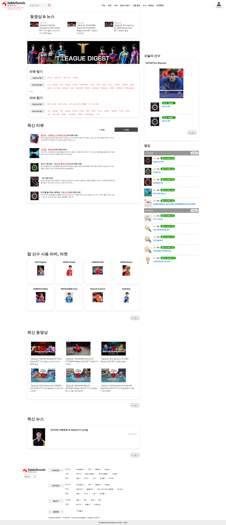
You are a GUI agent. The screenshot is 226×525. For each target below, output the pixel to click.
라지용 (119, 489)
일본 (77, 500)
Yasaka (67, 84)
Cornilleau (95, 88)
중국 (85, 500)
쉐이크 (49, 77)
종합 (77, 478)
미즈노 (110, 84)
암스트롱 (79, 88)
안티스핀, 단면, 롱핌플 (105, 489)
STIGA (92, 84)
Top (103, 5)
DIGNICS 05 (158, 182)
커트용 (75, 77)
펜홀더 (87, 504)
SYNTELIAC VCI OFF (161, 261)
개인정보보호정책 (54, 517)
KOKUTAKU (84, 84)
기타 (31, 91)
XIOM (104, 84)
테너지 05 (66, 192)
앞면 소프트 (62, 104)
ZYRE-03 (157, 172)
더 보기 (135, 317)
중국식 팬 (67, 77)
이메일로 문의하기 (93, 517)
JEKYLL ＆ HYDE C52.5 (58, 135)
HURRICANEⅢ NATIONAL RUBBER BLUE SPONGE (174, 204)
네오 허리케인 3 (159, 193)
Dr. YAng (57, 88)
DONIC (117, 84)
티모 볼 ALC (158, 240)
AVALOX (65, 88)
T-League (79, 511)
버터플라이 (80, 469)
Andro (49, 88)
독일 (92, 500)
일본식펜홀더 (90, 474)
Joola (132, 84)
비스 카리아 (158, 219)
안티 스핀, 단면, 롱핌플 (77, 104)
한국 (99, 500)
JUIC (72, 88)
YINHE (112, 88)
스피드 (86, 478)
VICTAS (75, 84)
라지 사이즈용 (93, 104)
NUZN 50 (52, 149)
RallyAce (104, 88)
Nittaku (55, 84)
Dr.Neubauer (129, 88)
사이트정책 (66, 517)
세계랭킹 (160, 5)
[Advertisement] (49, 224)
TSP (61, 84)
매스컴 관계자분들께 (78, 517)
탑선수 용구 (125, 5)
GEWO (87, 88)
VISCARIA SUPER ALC (162, 250)
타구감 (111, 478)
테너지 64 (166, 120)
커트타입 (97, 504)
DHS (98, 84)
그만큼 (44, 149)
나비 (49, 84)
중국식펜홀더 (103, 474)
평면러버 (79, 489)
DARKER (119, 88)
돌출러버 (90, 489)
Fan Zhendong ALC (161, 229)
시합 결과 (136, 5)
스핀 (94, 478)
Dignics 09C (158, 161)
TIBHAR (125, 84)
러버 (116, 5)
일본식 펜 (57, 77)
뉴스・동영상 (148, 5)
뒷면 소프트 (51, 104)
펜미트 (44, 135)
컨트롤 (102, 478)
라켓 (109, 5)
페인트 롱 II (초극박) (63, 163)
